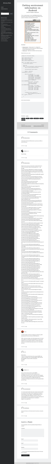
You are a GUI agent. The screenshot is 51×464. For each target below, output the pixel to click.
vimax (25, 396)
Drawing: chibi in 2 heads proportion (5, 37)
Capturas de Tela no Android (26, 125)
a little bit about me (4, 8)
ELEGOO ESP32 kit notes (4, 24)
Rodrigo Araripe (27, 137)
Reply (26, 145)
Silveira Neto (7, 3)
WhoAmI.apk (24, 50)
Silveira (32, 12)
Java (31, 118)
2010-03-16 (37, 12)
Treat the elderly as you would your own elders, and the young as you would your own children (7, 33)
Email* (22, 443)
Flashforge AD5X (3, 27)
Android (23, 118)
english (27, 115)
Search (2, 12)
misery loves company (4, 39)
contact (2, 7)
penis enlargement (27, 388)
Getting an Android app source (39, 125)
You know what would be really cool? (6, 28)
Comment (23, 428)
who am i (41, 118)
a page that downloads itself (4, 38)
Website (22, 447)
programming (36, 118)
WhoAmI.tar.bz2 (25, 47)
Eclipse (28, 118)
